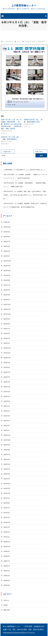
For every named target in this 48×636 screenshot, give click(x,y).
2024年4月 (6, 295)
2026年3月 (6, 222)
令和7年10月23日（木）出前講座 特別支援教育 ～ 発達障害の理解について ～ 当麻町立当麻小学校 (24, 184)
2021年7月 (6, 406)
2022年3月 (6, 377)
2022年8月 (6, 367)
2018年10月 (6, 546)
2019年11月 (6, 488)
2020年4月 (6, 464)
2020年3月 (6, 469)
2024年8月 (6, 280)
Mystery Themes (28, 633)
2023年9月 (6, 319)
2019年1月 (6, 537)
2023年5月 (6, 338)
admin (19, 41)
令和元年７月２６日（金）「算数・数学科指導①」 (10, 138)
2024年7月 (6, 285)
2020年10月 (7, 440)
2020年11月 (6, 435)
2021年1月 (6, 430)
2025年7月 (6, 241)
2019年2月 (6, 532)
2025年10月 (7, 227)
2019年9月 (6, 498)
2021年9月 (6, 396)
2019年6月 (6, 512)
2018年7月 (6, 561)
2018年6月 (6, 566)
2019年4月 (6, 522)
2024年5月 (6, 290)
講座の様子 (41, 41)
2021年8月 (6, 401)
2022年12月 (7, 348)
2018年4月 (6, 575)
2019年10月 (6, 493)
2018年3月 (6, 580)
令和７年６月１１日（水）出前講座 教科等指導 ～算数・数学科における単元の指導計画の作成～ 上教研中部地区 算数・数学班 (11, 124)
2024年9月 (6, 275)
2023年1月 (6, 343)
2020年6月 (6, 459)
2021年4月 (6, 416)
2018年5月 (6, 571)
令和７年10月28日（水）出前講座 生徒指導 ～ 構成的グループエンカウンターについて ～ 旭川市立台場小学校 (25, 176)
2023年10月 (7, 314)
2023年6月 (6, 333)
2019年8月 (6, 503)
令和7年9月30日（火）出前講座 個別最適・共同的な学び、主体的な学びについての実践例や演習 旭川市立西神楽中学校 (25, 205)
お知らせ (34, 41)
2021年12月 (6, 387)
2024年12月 (7, 261)
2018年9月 (6, 551)
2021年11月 (6, 391)
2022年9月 (6, 362)
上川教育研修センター (23, 5)
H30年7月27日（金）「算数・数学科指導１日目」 (33, 120)
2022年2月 (6, 382)
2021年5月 (6, 411)
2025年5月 (6, 251)
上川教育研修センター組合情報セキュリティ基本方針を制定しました (24, 169)
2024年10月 (7, 270)
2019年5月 (6, 517)
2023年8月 (6, 324)
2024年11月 (6, 266)
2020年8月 (6, 450)
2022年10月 (7, 358)
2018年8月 (6, 556)
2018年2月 (6, 585)
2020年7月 (6, 454)
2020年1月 (6, 479)
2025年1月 (6, 256)
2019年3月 (6, 527)
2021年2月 (6, 425)
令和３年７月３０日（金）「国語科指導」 (9, 152)
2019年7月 (6, 508)
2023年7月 (6, 328)
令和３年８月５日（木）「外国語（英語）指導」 (41, 152)
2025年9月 (6, 232)
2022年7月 (6, 372)
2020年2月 (6, 474)
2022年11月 (6, 353)
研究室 (5, 605)
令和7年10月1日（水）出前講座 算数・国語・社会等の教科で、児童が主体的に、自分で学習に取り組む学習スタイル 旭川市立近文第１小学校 (24, 194)
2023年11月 (6, 309)
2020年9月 (6, 445)
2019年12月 (6, 483)
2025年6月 (6, 246)
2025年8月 (6, 236)
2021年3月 (6, 420)
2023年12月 (7, 304)
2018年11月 (6, 542)
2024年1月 (6, 299)
